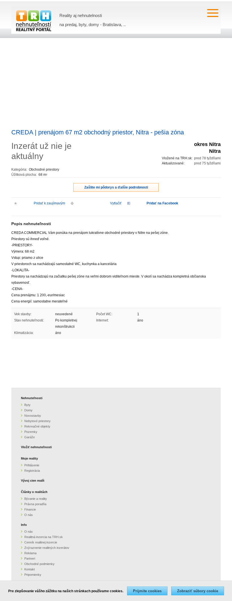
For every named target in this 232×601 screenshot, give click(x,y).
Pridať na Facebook (162, 203)
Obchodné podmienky (39, 564)
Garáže (29, 437)
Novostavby (32, 415)
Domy (28, 410)
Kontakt (29, 569)
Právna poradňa (35, 504)
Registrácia (32, 470)
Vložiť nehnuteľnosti (36, 447)
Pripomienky (32, 574)
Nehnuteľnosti (31, 398)
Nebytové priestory (37, 421)
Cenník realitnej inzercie (40, 542)
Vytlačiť (116, 203)
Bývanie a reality (35, 498)
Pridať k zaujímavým (49, 203)
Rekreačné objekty (37, 426)
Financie (30, 509)
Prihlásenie (31, 465)
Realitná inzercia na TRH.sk (43, 537)
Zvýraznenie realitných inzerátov (46, 547)
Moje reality (29, 458)
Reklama (30, 553)
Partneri (29, 558)
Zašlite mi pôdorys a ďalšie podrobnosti (116, 187)
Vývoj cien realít (32, 480)
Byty (27, 405)
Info (24, 524)
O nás (28, 515)
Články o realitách (34, 492)
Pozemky (30, 431)
